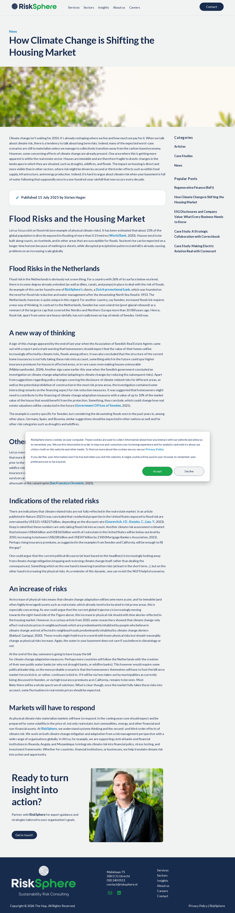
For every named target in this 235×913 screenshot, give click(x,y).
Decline (189, 471)
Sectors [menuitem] (162, 875)
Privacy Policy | (199, 906)
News (13, 31)
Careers (134, 7)
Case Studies (183, 156)
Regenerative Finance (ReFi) (194, 188)
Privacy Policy (155, 449)
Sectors (89, 7)
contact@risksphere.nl (122, 884)
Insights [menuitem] (162, 880)
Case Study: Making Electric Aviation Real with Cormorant (195, 248)
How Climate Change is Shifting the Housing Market (199, 199)
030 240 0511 (116, 880)
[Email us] (110, 892)
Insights (103, 7)
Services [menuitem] (163, 870)
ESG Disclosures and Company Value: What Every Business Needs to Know (198, 217)
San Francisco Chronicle (67, 483)
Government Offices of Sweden (98, 405)
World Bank (118, 235)
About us (119, 7)
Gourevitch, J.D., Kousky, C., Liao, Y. (130, 522)
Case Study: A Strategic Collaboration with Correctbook (197, 234)
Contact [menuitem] (162, 896)
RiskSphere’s (74, 289)
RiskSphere (49, 728)
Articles (180, 146)
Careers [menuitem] (162, 891)
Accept (157, 471)
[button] (87, 197)
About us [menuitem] (163, 886)
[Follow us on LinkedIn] (119, 892)
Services (74, 7)
